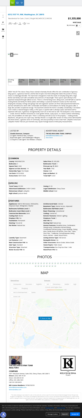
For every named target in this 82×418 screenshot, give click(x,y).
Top (3, 17)
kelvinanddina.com (15, 389)
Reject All (65, 414)
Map (3, 38)
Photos (3, 31)
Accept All (75, 414)
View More (49, 138)
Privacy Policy (50, 408)
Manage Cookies (53, 414)
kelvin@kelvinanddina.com (54, 136)
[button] (3, 415)
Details (3, 24)
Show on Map (45, 318)
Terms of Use (61, 408)
